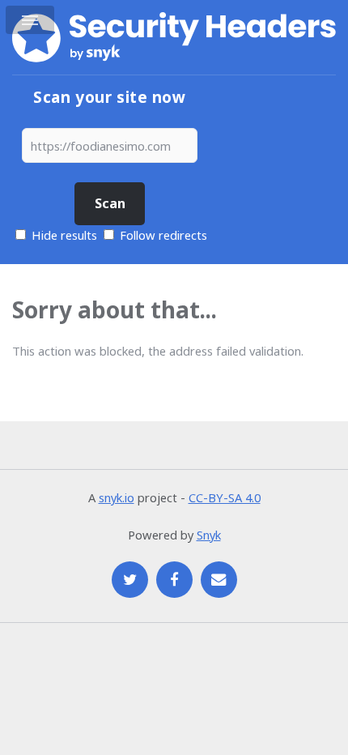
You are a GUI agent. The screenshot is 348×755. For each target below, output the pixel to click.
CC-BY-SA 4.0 (225, 497)
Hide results (62, 235)
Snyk (209, 535)
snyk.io (116, 497)
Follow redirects (163, 235)
